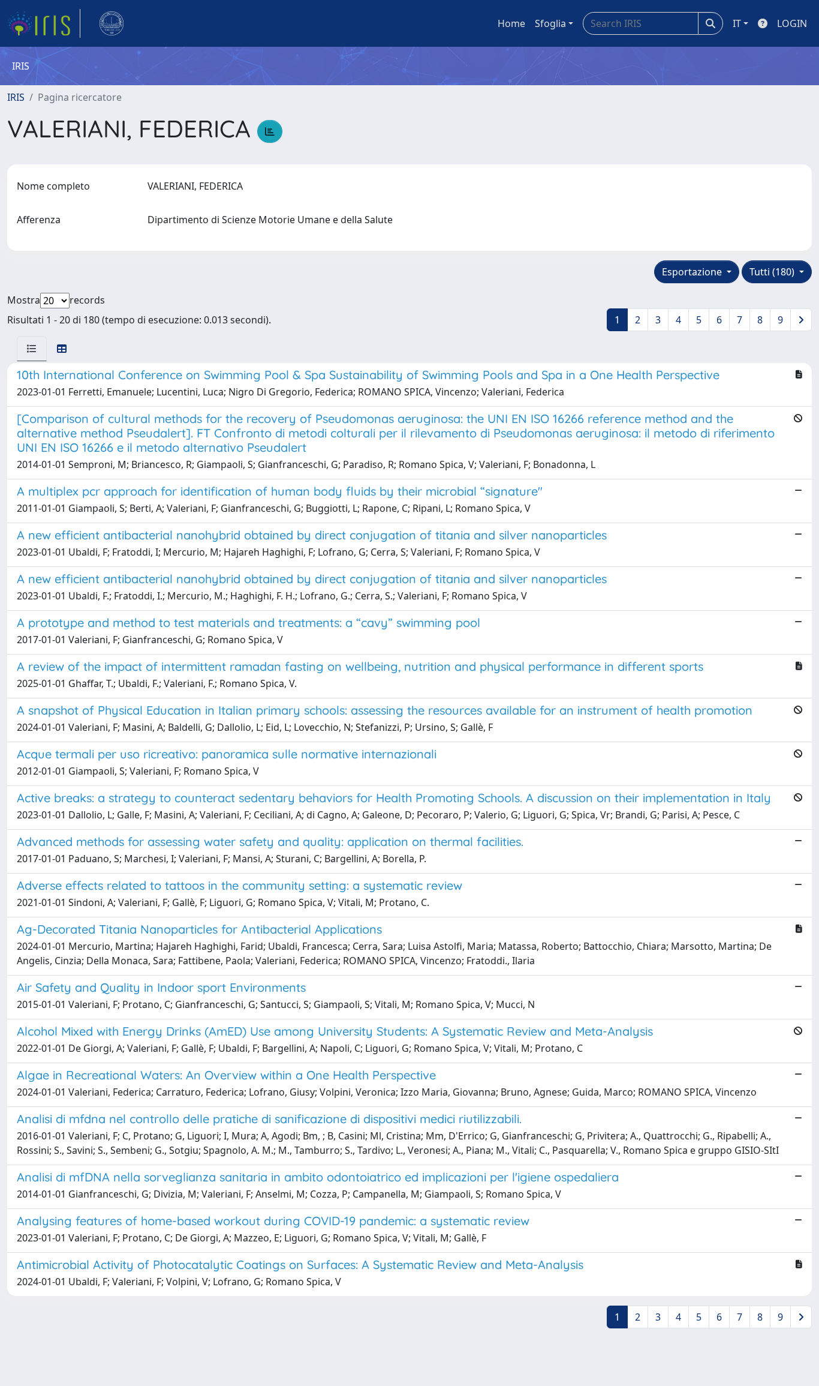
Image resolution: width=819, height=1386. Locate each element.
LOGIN (792, 23)
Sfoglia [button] (550, 23)
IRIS (16, 97)
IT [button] (737, 23)
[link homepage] (43, 23)
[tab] (32, 348)
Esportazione (693, 271)
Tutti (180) (773, 271)
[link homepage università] (111, 23)
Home (511, 23)
